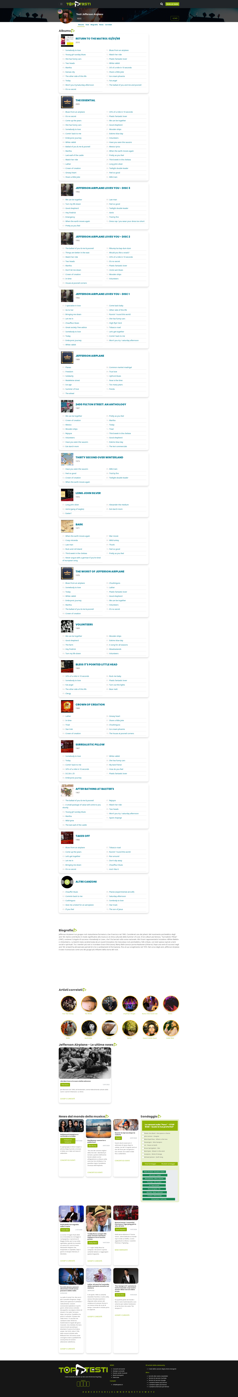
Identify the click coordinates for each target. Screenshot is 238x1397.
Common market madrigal (120, 367)
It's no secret (70, 89)
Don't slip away (115, 860)
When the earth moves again (121, 151)
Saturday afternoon (117, 896)
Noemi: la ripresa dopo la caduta (125, 1134)
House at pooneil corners (76, 283)
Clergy (68, 693)
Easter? (68, 513)
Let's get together (116, 331)
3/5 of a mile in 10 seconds (120, 67)
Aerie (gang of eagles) (74, 509)
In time (68, 278)
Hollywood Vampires (68, 1141)
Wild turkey (114, 540)
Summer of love (72, 389)
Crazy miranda (71, 540)
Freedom (69, 371)
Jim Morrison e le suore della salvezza (75, 1081)
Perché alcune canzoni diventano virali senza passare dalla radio (69, 1289)
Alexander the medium (119, 504)
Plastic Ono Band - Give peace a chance (157, 1133)
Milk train (113, 177)
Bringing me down (73, 314)
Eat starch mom (72, 446)
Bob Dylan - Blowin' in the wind (154, 1151)
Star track (113, 905)
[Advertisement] (165, 40)
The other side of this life (75, 76)
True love (113, 371)
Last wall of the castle (74, 155)
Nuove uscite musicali (120, 1373)
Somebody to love (73, 50)
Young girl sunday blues (75, 54)
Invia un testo (172, 4)
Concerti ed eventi (119, 1369)
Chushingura (114, 583)
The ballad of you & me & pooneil (79, 248)
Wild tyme (69, 820)
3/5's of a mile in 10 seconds (121, 112)
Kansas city (70, 72)
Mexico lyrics (114, 146)
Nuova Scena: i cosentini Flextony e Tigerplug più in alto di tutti (125, 1224)
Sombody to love (116, 900)
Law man (113, 199)
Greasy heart (70, 172)
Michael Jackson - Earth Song (153, 1157)
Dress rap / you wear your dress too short (126, 221)
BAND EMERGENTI (121, 1250)
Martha (68, 67)
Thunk (112, 544)
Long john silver (116, 164)
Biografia (94, 25)
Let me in (69, 318)
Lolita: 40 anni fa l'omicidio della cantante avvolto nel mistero (98, 1286)
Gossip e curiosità (118, 1371)
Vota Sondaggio (150, 1164)
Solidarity (69, 376)
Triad (111, 429)
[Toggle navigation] (61, 4)
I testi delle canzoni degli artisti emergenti (162, 1369)
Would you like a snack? (119, 252)
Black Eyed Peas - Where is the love (155, 1139)
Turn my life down (73, 204)
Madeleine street (72, 380)
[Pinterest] (81, 1383)
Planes (68, 367)
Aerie (111, 212)
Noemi (118, 1138)
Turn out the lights (117, 685)
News (101, 25)
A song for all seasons (118, 645)
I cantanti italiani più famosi (158, 1382)
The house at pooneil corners (121, 733)
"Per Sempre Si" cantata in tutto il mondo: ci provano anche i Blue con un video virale (125, 1288)
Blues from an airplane (119, 50)
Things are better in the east (77, 252)
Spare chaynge (115, 817)
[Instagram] (84, 1383)
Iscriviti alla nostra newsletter (158, 1376)
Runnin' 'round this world (120, 314)
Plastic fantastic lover (118, 59)
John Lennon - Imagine (151, 1136)
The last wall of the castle (76, 825)
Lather (68, 164)
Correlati (108, 25)
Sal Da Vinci (120, 1295)
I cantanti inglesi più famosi (158, 1384)
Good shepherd (115, 125)
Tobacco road (115, 327)
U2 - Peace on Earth (150, 1145)
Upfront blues (115, 376)
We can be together (117, 120)
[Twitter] (88, 1383)
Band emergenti (118, 1375)
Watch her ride (115, 54)
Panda (112, 389)
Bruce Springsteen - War (152, 1148)
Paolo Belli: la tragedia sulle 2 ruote (69, 1225)
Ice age (68, 384)
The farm (69, 645)
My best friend (115, 764)
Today (68, 80)
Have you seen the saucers (120, 142)
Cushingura (70, 900)
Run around (114, 856)
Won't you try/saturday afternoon (79, 85)
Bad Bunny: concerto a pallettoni (96, 1141)
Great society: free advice (76, 327)
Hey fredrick (70, 212)
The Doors (65, 1085)
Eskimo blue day (116, 133)
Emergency (70, 217)
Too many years (116, 384)
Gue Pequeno (121, 1229)
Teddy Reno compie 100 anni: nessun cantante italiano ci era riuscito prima (96, 1236)
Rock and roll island (73, 549)
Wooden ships (115, 129)
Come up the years (73, 120)
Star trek (69, 729)
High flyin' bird (115, 323)
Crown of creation (73, 168)
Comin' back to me (73, 133)
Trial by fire (114, 217)
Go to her (69, 310)
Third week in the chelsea (120, 159)
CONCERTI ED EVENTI (67, 1160)
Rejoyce (68, 433)
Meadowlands (115, 649)
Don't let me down (73, 270)
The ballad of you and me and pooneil (125, 85)
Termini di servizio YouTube (158, 1378)
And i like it (114, 869)
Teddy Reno (93, 1243)
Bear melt (113, 689)
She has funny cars (73, 59)
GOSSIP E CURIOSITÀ (67, 1099)
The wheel (69, 393)
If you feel (69, 909)
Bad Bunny (92, 1146)
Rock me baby (115, 676)
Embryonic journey (73, 138)
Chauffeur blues (72, 323)
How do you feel (116, 769)
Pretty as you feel (116, 155)
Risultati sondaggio (168, 1164)
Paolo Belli (65, 1230)
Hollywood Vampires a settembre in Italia (69, 1135)
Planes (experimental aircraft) (121, 892)
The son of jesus (116, 909)
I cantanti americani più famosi (159, 1387)
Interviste (116, 1377)
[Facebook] (78, 1383)
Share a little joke (116, 72)
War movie (113, 536)
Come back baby (116, 305)
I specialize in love (73, 305)
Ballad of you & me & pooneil (77, 146)
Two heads (70, 63)
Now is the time (116, 380)
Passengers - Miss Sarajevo (153, 1142)
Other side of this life (118, 310)
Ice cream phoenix (117, 76)
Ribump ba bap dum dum (120, 248)
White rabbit (114, 63)
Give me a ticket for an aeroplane (79, 905)
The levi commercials (118, 446)
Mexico (68, 424)
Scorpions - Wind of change (153, 1154)
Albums (81, 25)
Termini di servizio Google (157, 1380)
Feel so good (114, 172)
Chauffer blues (71, 892)
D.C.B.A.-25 (70, 773)
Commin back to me (73, 896)
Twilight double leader (118, 168)
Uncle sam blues (116, 270)
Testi (87, 25)
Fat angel (113, 80)
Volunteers (113, 138)
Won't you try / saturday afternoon (124, 340)
